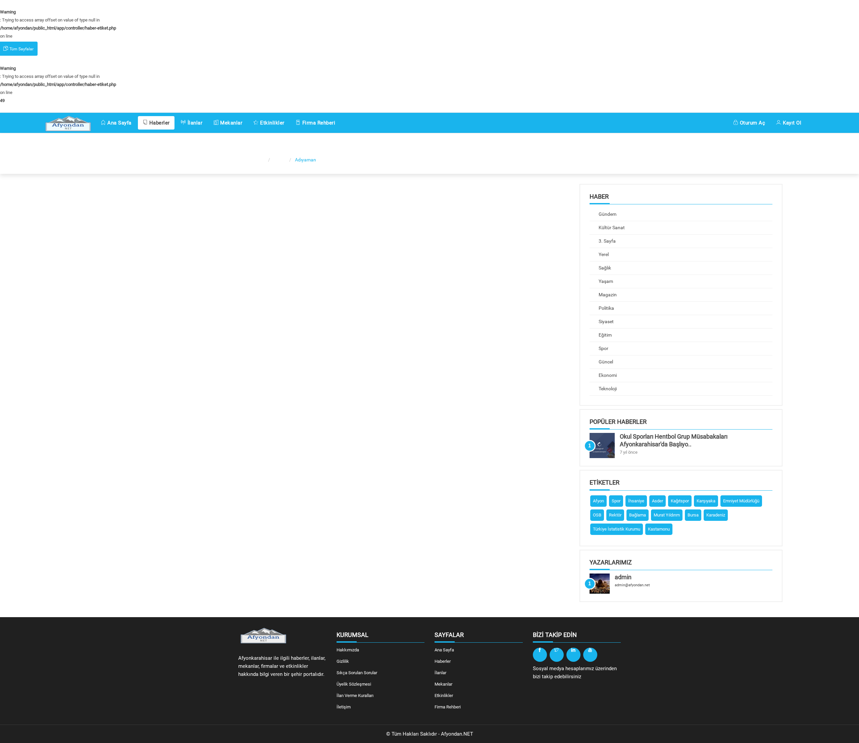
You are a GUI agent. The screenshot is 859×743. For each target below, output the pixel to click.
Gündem (607, 214)
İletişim (344, 706)
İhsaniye (636, 500)
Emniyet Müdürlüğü (741, 500)
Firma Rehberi (318, 123)
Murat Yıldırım (667, 514)
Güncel (605, 361)
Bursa (693, 514)
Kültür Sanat (611, 227)
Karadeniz (715, 514)
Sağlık (604, 267)
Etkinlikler (272, 123)
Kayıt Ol (791, 123)
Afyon (598, 500)
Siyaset (606, 321)
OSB (597, 514)
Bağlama (637, 514)
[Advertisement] (107, 284)
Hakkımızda (348, 649)
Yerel (603, 254)
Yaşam (605, 281)
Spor (603, 348)
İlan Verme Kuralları (355, 695)
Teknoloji (607, 388)
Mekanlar (231, 123)
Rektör (615, 514)
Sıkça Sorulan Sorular (357, 672)
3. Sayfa (607, 241)
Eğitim (605, 335)
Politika (606, 308)
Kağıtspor (680, 500)
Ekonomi (607, 375)
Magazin (607, 294)
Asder (657, 500)
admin (623, 577)
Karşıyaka (706, 500)
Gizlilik (343, 661)
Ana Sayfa (119, 123)
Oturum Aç (751, 123)
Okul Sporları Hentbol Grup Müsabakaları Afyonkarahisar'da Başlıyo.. (673, 440)
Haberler (159, 123)
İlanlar (194, 123)
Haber (280, 159)
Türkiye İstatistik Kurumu (616, 529)
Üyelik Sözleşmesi (354, 684)
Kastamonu (659, 529)
